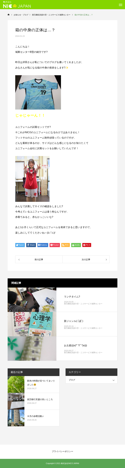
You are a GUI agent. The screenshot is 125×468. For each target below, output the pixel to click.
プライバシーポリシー (62, 451)
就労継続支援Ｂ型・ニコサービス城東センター (83, 304)
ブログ (72, 380)
